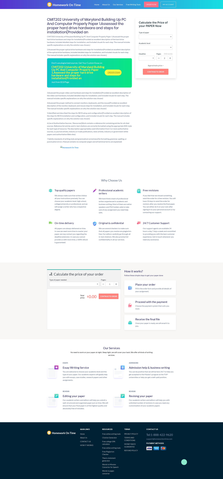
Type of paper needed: (58, 280)
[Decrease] (159, 58)
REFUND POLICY (131, 450)
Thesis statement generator (109, 459)
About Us (106, 4)
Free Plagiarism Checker (108, 453)
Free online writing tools (111, 434)
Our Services (118, 4)
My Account (168, 4)
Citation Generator (109, 438)
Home (96, 4)
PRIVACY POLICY (131, 434)
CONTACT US (85, 441)
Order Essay (114, 72)
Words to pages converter (108, 472)
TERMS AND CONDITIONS (129, 439)
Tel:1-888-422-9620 (159, 434)
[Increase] (170, 58)
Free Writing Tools (133, 4)
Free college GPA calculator (108, 442)
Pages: (103, 280)
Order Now (151, 4)
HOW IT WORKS (86, 445)
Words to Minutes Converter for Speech (110, 465)
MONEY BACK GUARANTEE (130, 445)
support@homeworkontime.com (159, 439)
